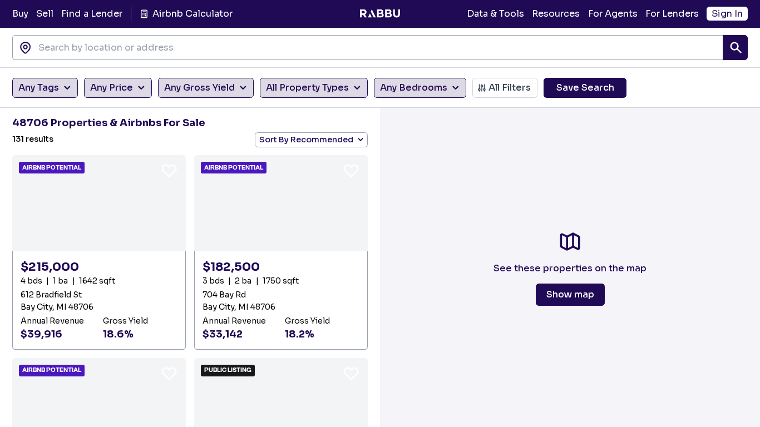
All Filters (509, 87)
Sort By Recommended (306, 140)
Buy (20, 13)
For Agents (613, 13)
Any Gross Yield (199, 87)
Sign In (727, 13)
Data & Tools (495, 13)
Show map (570, 294)
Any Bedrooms (413, 87)
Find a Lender (91, 13)
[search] (735, 47)
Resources (556, 13)
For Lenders (672, 13)
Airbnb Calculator (192, 13)
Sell (44, 13)
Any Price (111, 87)
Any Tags (38, 87)
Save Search (585, 87)
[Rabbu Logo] (380, 14)
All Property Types (307, 87)
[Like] (169, 170)
